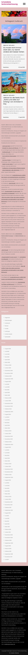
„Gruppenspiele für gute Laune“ (12, 191)
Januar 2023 (8, 466)
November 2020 (9, 537)
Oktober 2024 (8, 409)
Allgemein (5, 45)
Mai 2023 (7, 455)
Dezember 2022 (9, 469)
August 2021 (8, 513)
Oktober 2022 (8, 474)
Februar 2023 (8, 463)
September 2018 (9, 554)
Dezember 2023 (9, 436)
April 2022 (7, 491)
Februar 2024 (8, 431)
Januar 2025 (8, 400)
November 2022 (9, 472)
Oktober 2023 (8, 441)
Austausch (7, 323)
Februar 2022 (8, 496)
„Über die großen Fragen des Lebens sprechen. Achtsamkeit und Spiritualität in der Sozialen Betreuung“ (13, 199)
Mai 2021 (7, 521)
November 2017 (8, 556)
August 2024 (8, 414)
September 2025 (9, 378)
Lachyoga (7, 331)
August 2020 (8, 545)
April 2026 (7, 359)
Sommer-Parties (6, 160)
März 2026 (7, 362)
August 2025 (8, 381)
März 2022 (7, 493)
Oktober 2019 (8, 551)
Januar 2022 (8, 499)
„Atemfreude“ (12, 183)
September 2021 (9, 510)
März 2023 (7, 461)
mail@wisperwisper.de (9, 644)
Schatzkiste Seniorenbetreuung (9, 3)
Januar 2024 (8, 433)
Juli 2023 (7, 450)
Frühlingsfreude (6, 152)
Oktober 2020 (8, 540)
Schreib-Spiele (8, 334)
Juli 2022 (7, 483)
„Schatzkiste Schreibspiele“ (8, 193)
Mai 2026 (7, 357)
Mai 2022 (7, 488)
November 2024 (9, 406)
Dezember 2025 (9, 370)
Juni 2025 (7, 387)
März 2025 (7, 395)
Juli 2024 (7, 417)
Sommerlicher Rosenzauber (9, 156)
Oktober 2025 (8, 376)
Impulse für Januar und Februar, (10, 148)
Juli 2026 (7, 351)
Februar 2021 (8, 529)
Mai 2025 (7, 389)
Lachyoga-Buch (6, 146)
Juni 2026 (7, 354)
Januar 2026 (8, 368)
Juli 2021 (7, 515)
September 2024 (9, 411)
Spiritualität (11, 45)
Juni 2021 (7, 518)
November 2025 (9, 373)
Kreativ (6, 328)
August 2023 (8, 447)
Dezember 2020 (9, 535)
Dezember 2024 (9, 403)
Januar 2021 (8, 532)
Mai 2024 (7, 422)
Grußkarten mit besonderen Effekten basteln (13, 168)
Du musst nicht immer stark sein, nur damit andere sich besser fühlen (13, 50)
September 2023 (9, 444)
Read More (6, 67)
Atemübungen (8, 320)
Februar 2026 (8, 365)
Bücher (6, 326)
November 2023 (9, 439)
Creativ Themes (15, 653)
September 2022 (9, 477)
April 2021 (7, 524)
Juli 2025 (7, 384)
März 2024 (7, 428)
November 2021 (8, 504)
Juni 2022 (7, 485)
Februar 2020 (8, 548)
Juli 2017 (7, 559)
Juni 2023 (7, 452)
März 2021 (7, 526)
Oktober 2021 (8, 507)
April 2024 (7, 425)
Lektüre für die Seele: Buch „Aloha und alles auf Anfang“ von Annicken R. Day (13, 101)
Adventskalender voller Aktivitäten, (11, 170)
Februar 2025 (8, 398)
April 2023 (7, 458)
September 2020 (9, 543)
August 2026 (8, 348)
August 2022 (8, 480)
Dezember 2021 (8, 502)
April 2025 (7, 392)
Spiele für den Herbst (7, 164)
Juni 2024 (7, 420)
